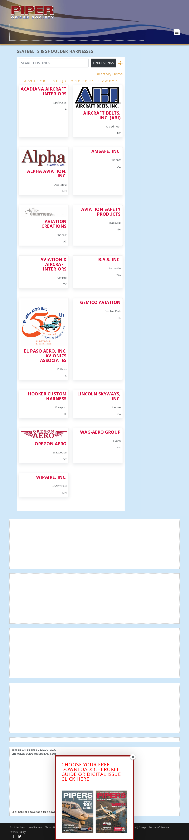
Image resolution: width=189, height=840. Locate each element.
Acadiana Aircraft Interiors (44, 91)
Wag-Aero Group (100, 432)
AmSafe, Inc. (106, 151)
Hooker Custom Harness (47, 396)
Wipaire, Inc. (51, 477)
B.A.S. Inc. (109, 259)
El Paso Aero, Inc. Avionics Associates (45, 355)
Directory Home (109, 74)
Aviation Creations (54, 223)
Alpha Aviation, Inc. (47, 173)
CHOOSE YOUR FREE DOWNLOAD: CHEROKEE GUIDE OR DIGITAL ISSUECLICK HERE (91, 771)
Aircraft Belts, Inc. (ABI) (102, 115)
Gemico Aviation (100, 302)
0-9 (30, 81)
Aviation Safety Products (101, 211)
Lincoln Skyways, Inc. (99, 396)
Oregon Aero (51, 444)
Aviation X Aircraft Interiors (53, 264)
